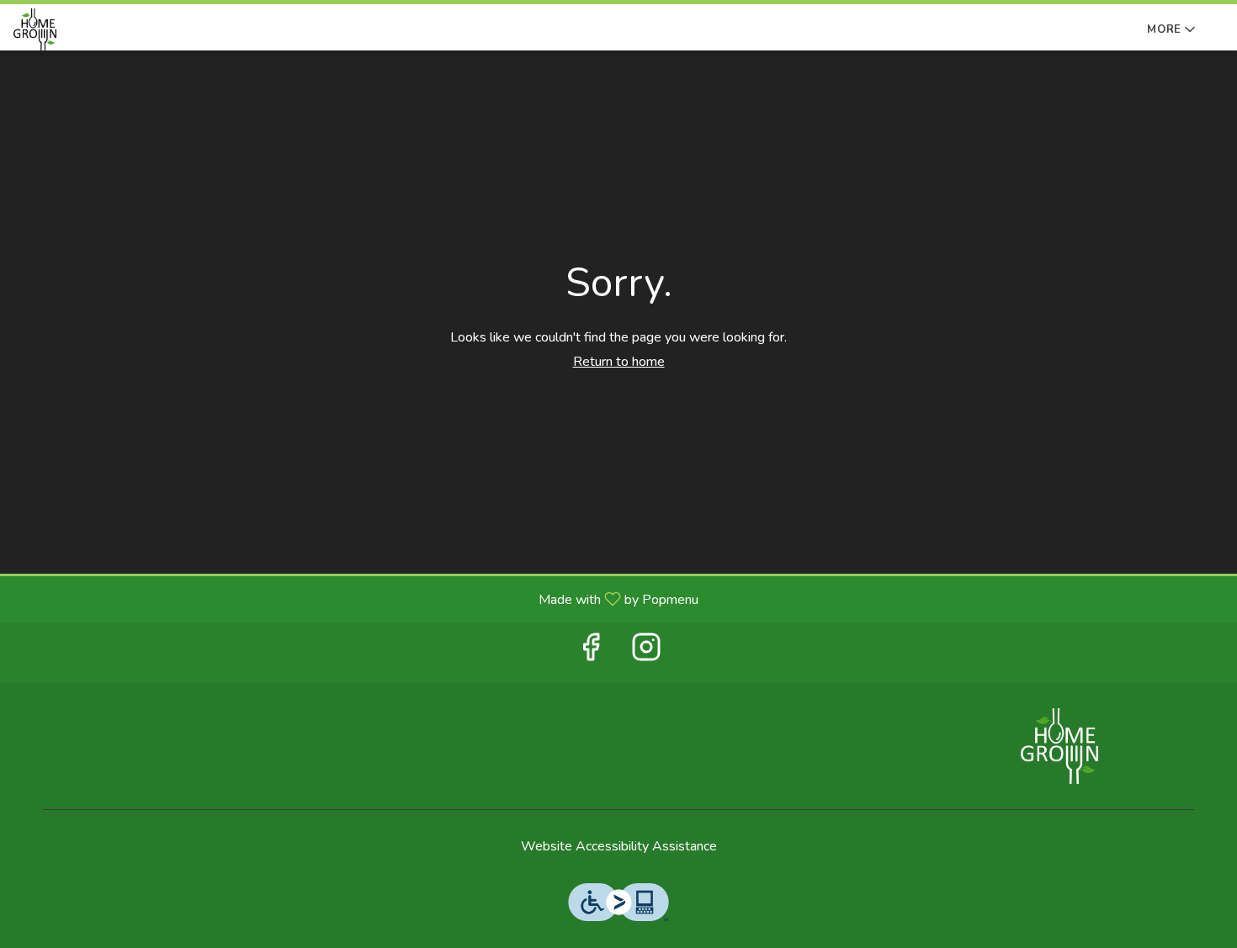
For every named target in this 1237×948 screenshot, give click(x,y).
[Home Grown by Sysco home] (89, 29)
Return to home (619, 361)
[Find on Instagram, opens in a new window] (646, 652)
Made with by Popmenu (355, 598)
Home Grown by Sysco (1060, 746)
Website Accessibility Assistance (619, 846)
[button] (1173, 26)
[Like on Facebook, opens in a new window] (591, 652)
